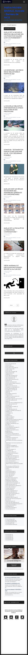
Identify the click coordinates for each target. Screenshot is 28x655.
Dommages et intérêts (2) (12, 406)
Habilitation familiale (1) (11, 480)
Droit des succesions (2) (11, 404)
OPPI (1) (8, 448)
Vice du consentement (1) (12, 490)
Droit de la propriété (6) (11, 376)
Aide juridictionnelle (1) (11, 505)
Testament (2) (9, 394)
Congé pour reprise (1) (11, 439)
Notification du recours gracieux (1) (14, 442)
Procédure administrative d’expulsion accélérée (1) (11, 478)
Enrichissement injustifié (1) (12, 462)
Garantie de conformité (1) (12, 481)
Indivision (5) (9, 380)
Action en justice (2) (10, 397)
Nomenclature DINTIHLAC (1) (12, 466)
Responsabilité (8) (10, 372)
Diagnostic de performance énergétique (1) (12, 430)
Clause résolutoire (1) (10, 428)
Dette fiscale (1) (9, 432)
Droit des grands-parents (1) (12, 420)
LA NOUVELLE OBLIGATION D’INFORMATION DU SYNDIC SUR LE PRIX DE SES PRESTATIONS (13, 108)
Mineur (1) (8, 444)
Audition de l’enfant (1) (11, 422)
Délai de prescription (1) (11, 484)
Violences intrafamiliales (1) (12, 446)
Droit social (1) (9, 476)
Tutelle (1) (8, 414)
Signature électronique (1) (12, 497)
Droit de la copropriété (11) (12, 367)
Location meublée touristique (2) (13, 410)
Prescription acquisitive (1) (12, 437)
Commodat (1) (9, 454)
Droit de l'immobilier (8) (11, 371)
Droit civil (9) (9, 370)
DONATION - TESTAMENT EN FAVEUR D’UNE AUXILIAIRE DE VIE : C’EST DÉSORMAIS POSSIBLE (13, 152)
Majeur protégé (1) (10, 417)
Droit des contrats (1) (11, 486)
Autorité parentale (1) (11, 472)
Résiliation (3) (9, 391)
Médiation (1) (9, 411)
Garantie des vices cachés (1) (12, 467)
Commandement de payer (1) (12, 427)
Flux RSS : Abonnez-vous (12, 602)
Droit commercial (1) (10, 461)
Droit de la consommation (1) (12, 459)
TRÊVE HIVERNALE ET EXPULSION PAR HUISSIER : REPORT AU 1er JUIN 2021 (13, 267)
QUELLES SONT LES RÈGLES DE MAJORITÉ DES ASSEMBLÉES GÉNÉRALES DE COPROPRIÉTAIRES (13, 191)
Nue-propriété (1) (10, 418)
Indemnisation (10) (10, 369)
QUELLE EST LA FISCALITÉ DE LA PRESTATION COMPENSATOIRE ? (14, 230)
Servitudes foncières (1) (11, 458)
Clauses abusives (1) (10, 488)
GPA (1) (7, 468)
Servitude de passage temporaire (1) (14, 503)
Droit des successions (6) (11, 375)
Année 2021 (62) (9, 539)
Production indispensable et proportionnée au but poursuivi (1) (13, 434)
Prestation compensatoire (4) (12, 387)
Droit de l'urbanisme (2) (11, 400)
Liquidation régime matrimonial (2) (14, 398)
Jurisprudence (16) (10, 523)
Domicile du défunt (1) (11, 451)
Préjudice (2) (9, 407)
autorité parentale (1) (10, 471)
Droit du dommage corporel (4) (13, 383)
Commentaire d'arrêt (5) (11, 524)
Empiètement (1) (10, 506)
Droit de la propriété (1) (11, 507)
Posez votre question (14, 565)
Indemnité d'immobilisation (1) (13, 483)
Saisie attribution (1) (10, 501)
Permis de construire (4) (11, 385)
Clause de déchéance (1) (11, 492)
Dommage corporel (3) (11, 393)
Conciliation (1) (9, 413)
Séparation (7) (9, 374)
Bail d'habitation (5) (10, 378)
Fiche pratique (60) (10, 519)
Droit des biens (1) (10, 475)
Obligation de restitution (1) (12, 455)
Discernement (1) (10, 496)
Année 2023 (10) (9, 537)
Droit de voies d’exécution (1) (12, 502)
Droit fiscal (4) (9, 384)
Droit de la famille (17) (11, 363)
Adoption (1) (8, 470)
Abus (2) (8, 401)
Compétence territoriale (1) (12, 453)
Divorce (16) (8, 365)
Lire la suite (7, 64)
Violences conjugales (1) (11, 445)
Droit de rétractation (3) (11, 388)
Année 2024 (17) (9, 536)
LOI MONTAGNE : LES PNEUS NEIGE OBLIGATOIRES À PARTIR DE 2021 (13, 72)
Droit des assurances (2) (11, 409)
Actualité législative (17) (11, 521)
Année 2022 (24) (9, 538)
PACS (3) (8, 392)
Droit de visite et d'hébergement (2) (14, 402)
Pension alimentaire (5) (11, 382)
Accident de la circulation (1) (12, 457)
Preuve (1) (8, 436)
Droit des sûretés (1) (10, 474)
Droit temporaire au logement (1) (13, 485)
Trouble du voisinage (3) (11, 389)
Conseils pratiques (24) (11, 520)
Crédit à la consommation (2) (12, 396)
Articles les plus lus (10, 509)
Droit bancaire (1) (10, 426)
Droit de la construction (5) (12, 379)
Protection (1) (9, 415)
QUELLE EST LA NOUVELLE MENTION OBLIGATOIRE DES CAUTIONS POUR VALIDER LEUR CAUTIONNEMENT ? (13, 35)
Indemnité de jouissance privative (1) (14, 419)
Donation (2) (9, 405)
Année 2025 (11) (9, 534)
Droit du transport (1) (11, 449)
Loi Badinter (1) (9, 450)
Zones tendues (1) (10, 489)
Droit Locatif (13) (10, 366)
